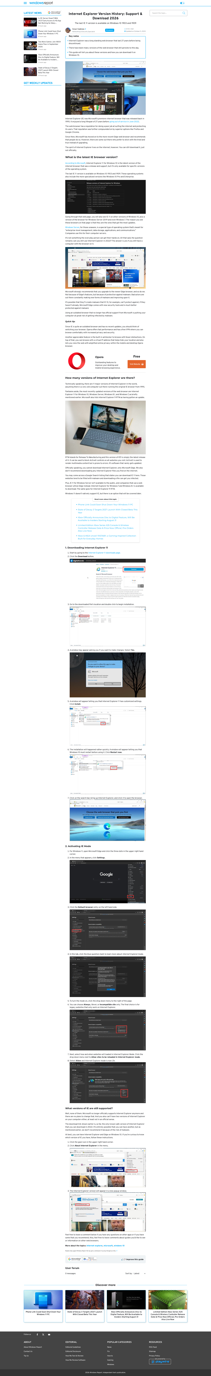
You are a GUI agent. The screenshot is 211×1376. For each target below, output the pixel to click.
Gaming (110, 1360)
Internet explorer (95, 1246)
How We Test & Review (74, 1356)
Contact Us (28, 1351)
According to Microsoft (75, 163)
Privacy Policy (154, 1356)
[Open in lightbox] (105, 197)
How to (110, 1356)
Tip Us (26, 1356)
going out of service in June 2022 (124, 121)
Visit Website (135, 364)
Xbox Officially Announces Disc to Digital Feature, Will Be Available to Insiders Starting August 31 (126, 1314)
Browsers (109, 30)
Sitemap (152, 1351)
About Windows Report (33, 1347)
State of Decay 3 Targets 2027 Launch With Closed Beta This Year (84, 1313)
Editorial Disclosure (73, 1351)
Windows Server (72, 227)
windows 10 (119, 1246)
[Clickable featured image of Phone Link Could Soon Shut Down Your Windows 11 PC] (43, 1299)
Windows (110, 1364)
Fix (108, 1351)
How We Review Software (75, 1360)
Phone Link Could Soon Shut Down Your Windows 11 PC (105, 504)
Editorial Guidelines (73, 1347)
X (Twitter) (43, 1335)
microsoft (108, 1246)
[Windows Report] (41, 3)
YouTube (49, 1335)
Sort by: (128, 1273)
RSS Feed (153, 1347)
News (109, 1347)
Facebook (37, 1335)
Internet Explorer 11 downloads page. (104, 553)
